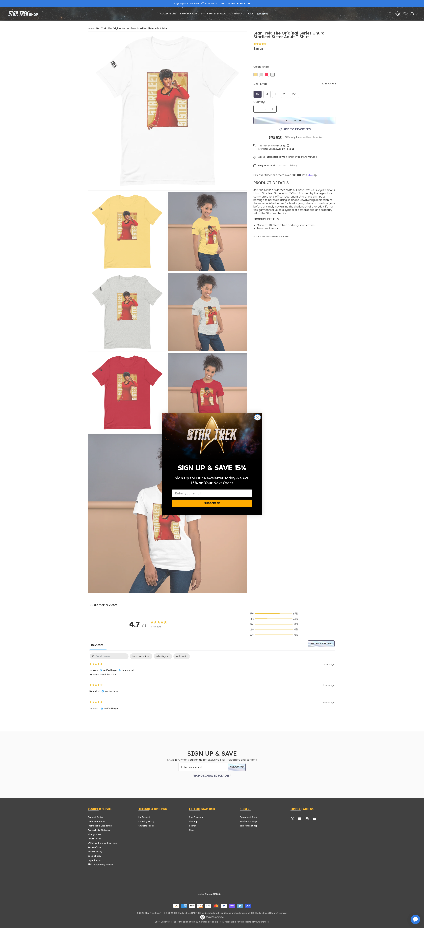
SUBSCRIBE (212, 503)
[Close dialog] (257, 417)
